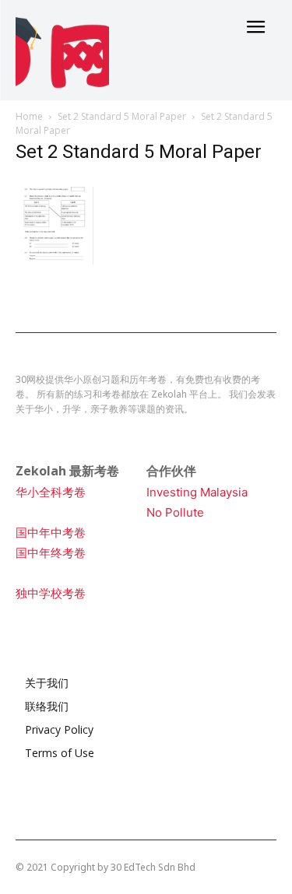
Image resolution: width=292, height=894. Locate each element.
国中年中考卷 (51, 532)
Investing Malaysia (197, 492)
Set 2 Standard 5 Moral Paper (122, 116)
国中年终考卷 (51, 552)
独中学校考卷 (51, 593)
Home (29, 116)
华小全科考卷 (51, 492)
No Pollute (175, 512)
